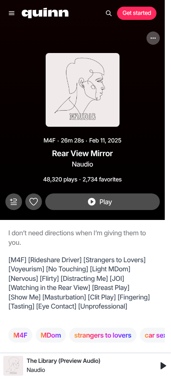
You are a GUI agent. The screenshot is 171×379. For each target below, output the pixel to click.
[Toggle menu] (11, 13)
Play (105, 202)
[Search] (108, 13)
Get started (136, 13)
